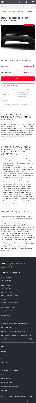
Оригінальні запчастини (9, 386)
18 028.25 (28, 72)
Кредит (3, 351)
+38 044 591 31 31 (6, 280)
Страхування (5, 355)
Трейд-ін (4, 362)
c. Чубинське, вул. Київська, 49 (10, 302)
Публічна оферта (7, 327)
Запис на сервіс (6, 375)
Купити (18, 78)
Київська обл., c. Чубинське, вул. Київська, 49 (23, 94)
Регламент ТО (6, 378)
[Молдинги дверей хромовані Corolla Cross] (18, 38)
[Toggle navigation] (33, 2)
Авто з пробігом (6, 320)
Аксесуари (4, 390)
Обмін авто (5, 359)
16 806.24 (28, 66)
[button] (21, 2)
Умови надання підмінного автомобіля (14, 323)
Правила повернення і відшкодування (14, 331)
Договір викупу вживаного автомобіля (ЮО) (16, 339)
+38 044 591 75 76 (6, 288)
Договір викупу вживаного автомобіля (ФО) (16, 335)
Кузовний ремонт (7, 382)
